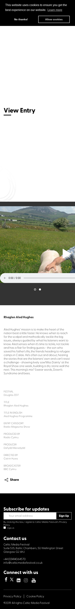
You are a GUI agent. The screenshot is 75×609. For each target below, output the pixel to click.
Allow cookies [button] (54, 19)
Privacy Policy (12, 596)
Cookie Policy (35, 596)
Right (67, 254)
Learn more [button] (55, 10)
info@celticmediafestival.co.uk (23, 563)
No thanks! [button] (21, 19)
